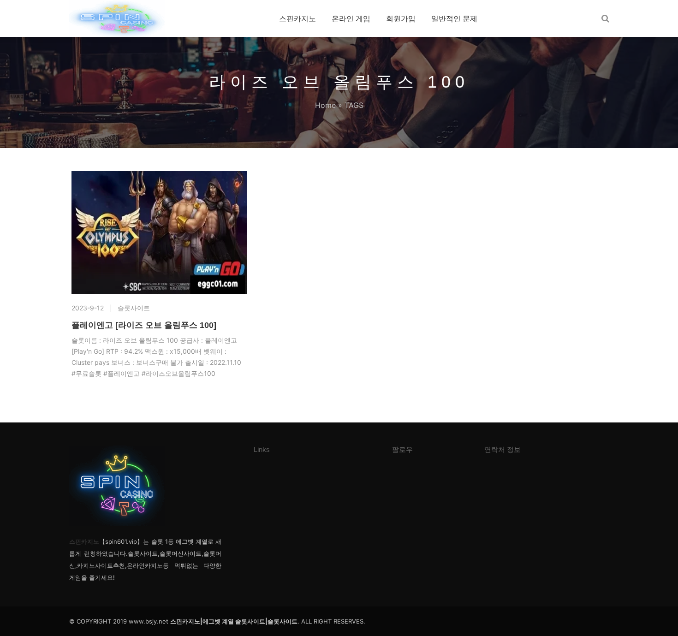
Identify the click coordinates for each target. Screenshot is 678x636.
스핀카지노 (297, 18)
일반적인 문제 (454, 18)
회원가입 (401, 18)
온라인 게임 (351, 18)
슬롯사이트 (134, 308)
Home (325, 105)
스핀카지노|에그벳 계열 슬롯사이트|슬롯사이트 (233, 621)
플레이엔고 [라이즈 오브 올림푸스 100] (143, 325)
